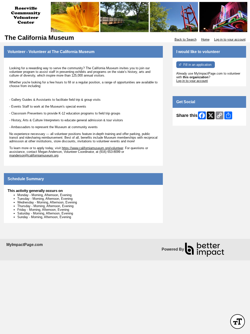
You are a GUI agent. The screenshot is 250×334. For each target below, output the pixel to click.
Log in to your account (230, 39)
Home (205, 39)
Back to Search (186, 39)
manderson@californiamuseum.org (33, 155)
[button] (237, 321)
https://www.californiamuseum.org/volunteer (92, 148)
